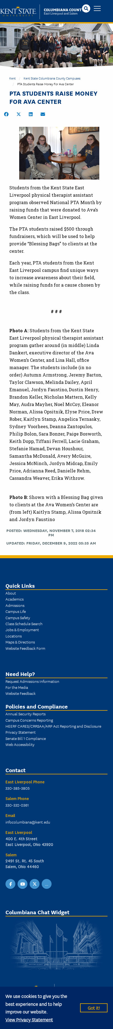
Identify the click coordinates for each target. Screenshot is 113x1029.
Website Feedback (20, 693)
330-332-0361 (17, 805)
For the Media (16, 687)
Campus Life (15, 611)
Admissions (14, 605)
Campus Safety (17, 618)
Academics (14, 599)
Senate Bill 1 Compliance (25, 738)
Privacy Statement (20, 732)
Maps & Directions (20, 642)
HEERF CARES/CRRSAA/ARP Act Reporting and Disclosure (53, 726)
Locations (13, 636)
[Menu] (97, 8)
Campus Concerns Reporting (29, 720)
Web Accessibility (20, 744)
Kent (12, 78)
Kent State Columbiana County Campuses (52, 78)
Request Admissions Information (32, 681)
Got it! (94, 1007)
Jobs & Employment (22, 630)
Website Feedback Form (25, 648)
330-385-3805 (17, 788)
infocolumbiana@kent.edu (27, 822)
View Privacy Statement (29, 1019)
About (10, 593)
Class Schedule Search (24, 624)
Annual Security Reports (25, 714)
